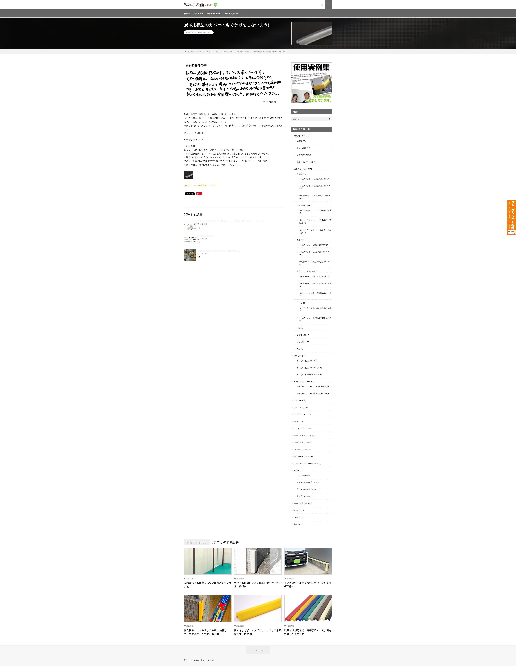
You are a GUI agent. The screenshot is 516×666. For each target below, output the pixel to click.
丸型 (298, 348)
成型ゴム (298, 421)
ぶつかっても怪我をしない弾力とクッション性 (207, 584)
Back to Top (258, 650)
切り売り (298, 524)
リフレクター (302, 475)
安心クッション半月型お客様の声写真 (315, 308)
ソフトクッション (301, 428)
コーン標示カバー (301, 442)
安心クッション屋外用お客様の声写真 (315, 283)
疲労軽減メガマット (302, 456)
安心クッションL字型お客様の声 (313, 179)
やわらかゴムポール (302, 381)
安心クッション (205, 32)
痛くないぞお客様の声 (306, 360)
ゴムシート (298, 400)
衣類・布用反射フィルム (307, 489)
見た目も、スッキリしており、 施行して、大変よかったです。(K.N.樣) (205, 632)
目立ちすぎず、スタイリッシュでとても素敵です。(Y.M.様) (258, 632)
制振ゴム (298, 510)
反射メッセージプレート (307, 482)
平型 (298, 327)
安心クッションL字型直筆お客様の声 (314, 195)
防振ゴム (298, 517)
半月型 (299, 303)
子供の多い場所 (214, 13)
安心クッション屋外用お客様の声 (313, 276)
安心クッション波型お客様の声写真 (314, 252)
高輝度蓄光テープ (301, 503)
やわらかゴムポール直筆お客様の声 (312, 393)
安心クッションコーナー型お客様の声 (315, 210)
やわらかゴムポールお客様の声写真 (312, 386)
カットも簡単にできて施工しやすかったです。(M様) (258, 584)
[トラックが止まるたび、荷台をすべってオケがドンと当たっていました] (190, 225)
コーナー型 (301, 205)
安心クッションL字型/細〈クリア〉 (201, 185)
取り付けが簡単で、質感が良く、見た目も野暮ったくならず (308, 632)
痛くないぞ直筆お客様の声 (308, 374)
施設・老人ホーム (232, 13)
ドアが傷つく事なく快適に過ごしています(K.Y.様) (308, 584)
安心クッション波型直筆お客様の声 (314, 261)
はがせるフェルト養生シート (306, 463)
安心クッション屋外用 (306, 271)
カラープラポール (301, 449)
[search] (330, 119)
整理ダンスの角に (206, 236)
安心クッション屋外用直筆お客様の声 (315, 293)
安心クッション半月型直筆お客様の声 (315, 318)
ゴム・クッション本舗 (204, 660)
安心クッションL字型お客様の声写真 (314, 186)
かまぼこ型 (301, 334)
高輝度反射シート (304, 496)
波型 (298, 240)
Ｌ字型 (299, 174)
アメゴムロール (300, 414)
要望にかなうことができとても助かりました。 (220, 250)
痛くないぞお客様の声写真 (308, 367)
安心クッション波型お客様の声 (312, 245)
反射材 (297, 470)
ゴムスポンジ (299, 407)
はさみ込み (301, 341)
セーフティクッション (303, 435)
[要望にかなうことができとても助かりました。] (190, 255)
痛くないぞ (298, 355)
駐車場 (187, 13)
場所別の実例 (299, 136)
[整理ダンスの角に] (190, 240)
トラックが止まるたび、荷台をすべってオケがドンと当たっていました (232, 221)
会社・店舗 (198, 13)
